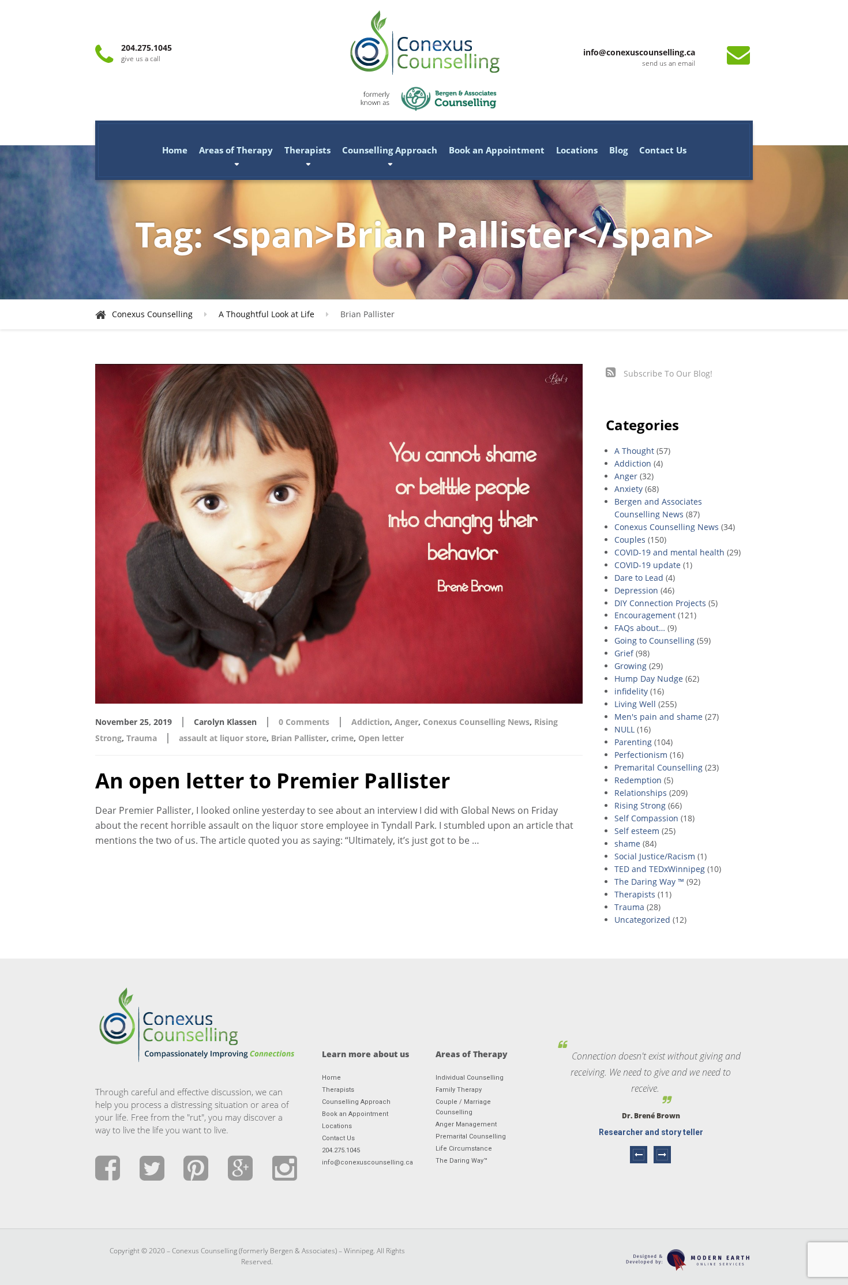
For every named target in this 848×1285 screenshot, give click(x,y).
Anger (406, 721)
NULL (624, 729)
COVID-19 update (647, 564)
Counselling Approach (389, 150)
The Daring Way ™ (649, 881)
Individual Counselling (470, 1077)
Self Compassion (646, 818)
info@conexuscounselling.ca (367, 1162)
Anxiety (628, 488)
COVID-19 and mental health (669, 552)
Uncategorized (642, 919)
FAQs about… (639, 627)
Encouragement (645, 615)
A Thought (634, 450)
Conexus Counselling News (476, 721)
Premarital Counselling (658, 767)
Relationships (640, 792)
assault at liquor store (223, 737)
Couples (630, 539)
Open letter (381, 737)
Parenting (633, 742)
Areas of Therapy (236, 150)
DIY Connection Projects (660, 603)
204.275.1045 (341, 1150)
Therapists (307, 150)
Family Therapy (459, 1090)
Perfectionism (640, 754)
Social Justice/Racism (654, 856)
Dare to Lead (638, 577)
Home (174, 150)
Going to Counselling (654, 640)
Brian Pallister (299, 737)
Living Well (635, 703)
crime (342, 737)
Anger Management (466, 1124)
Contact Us (662, 150)
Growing (630, 665)
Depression (636, 590)
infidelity (631, 691)
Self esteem (636, 830)
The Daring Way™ (461, 1160)
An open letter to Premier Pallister (272, 781)
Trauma (141, 737)
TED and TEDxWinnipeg (659, 868)
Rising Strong (640, 805)
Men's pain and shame (658, 716)
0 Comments (304, 721)
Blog (618, 150)
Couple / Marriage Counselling (463, 1107)
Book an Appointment (497, 150)
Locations (577, 150)
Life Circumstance (464, 1148)
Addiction (370, 721)
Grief (623, 653)
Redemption (638, 780)
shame (627, 843)
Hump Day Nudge (648, 678)
